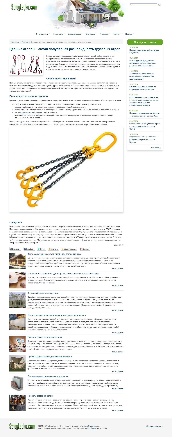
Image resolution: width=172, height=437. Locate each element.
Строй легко (91, 428)
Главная (15, 42)
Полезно (117, 33)
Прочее (128, 33)
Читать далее (117, 268)
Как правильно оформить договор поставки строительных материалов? (63, 273)
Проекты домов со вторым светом (45, 336)
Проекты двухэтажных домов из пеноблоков (50, 356)
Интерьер (104, 33)
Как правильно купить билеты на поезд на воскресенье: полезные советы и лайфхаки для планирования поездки (143, 101)
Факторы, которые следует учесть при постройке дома (55, 253)
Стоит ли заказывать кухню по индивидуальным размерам (142, 88)
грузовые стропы (29, 112)
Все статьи (156, 147)
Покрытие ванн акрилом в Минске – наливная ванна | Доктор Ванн (144, 114)
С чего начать (42, 33)
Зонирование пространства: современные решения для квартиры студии (141, 76)
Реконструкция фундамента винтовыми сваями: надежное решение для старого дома (142, 63)
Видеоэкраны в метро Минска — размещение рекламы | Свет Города (143, 139)
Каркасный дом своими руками (43, 293)
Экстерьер (90, 33)
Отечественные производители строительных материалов (57, 314)
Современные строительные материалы (48, 376)
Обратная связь (94, 426)
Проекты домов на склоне (40, 395)
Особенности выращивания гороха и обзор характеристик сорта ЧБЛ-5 (144, 126)
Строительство (74, 33)
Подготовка (58, 33)
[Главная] (25, 7)
